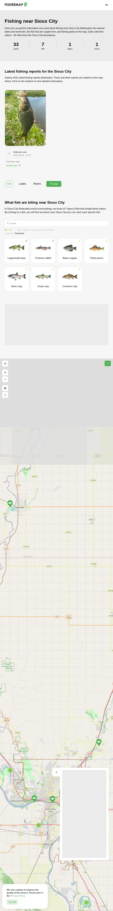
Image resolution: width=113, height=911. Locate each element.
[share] (5, 363)
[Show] (99, 742)
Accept (12, 902)
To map (54, 184)
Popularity (19, 233)
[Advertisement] (56, 324)
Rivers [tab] (37, 183)
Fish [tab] (9, 183)
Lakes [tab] (22, 183)
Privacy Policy (17, 896)
